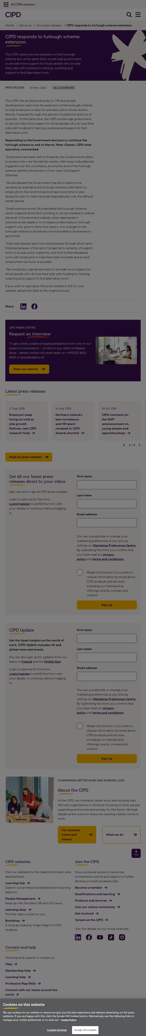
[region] (73, 1017)
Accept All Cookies (85, 1029)
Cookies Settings (57, 1029)
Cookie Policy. (68, 1019)
